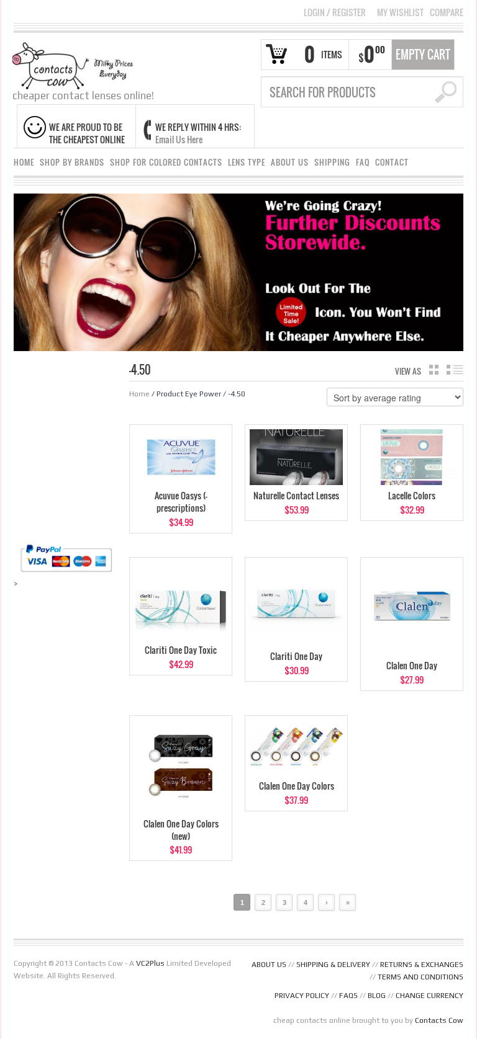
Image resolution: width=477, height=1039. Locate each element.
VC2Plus (150, 963)
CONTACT (392, 162)
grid (433, 370)
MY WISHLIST (400, 12)
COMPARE (446, 12)
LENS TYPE (246, 162)
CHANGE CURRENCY (429, 995)
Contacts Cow (439, 1020)
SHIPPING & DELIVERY (333, 964)
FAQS (348, 995)
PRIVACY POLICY (302, 995)
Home (139, 394)
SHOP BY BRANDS (72, 162)
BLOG (377, 995)
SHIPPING (332, 162)
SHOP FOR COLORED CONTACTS (166, 162)
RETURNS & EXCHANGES (421, 964)
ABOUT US (290, 162)
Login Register (335, 12)
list (455, 370)
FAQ (363, 162)
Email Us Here (178, 139)
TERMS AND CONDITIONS (420, 977)
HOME (24, 162)
